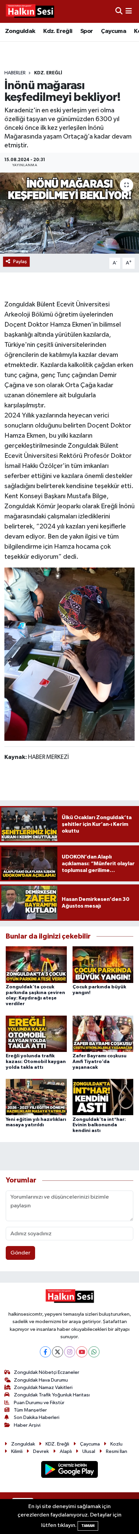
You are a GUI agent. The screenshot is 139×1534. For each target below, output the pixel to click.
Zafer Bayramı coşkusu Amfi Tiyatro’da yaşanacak (100, 1062)
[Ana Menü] (129, 11)
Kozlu (116, 1444)
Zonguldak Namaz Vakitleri (43, 1387)
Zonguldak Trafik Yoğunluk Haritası (52, 1394)
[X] (57, 1351)
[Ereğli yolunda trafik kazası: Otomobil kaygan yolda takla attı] (36, 1033)
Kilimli (17, 1451)
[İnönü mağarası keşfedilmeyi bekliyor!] (69, 213)
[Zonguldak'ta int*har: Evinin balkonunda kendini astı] (103, 1097)
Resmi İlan (116, 1451)
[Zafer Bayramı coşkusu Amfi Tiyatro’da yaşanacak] (103, 1033)
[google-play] (70, 1471)
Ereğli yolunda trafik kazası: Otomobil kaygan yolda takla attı (36, 1062)
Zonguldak (20, 31)
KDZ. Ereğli (48, 73)
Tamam (87, 1526)
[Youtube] (81, 1351)
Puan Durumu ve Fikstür (39, 1402)
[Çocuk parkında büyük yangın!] (103, 964)
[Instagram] (69, 1351)
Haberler (15, 73)
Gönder (20, 1253)
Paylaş (20, 261)
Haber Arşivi (27, 1425)
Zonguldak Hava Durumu (41, 1380)
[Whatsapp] (94, 1351)
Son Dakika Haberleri (36, 1417)
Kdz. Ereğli (57, 31)
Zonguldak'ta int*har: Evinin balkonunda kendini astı (99, 1125)
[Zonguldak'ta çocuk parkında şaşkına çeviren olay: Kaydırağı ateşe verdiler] (36, 964)
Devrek (41, 1451)
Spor (86, 31)
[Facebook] (45, 1351)
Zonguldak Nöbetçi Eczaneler (46, 1372)
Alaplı (66, 1451)
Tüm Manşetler (30, 1410)
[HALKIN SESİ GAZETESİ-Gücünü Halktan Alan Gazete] (29, 11)
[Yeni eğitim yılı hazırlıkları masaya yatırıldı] (36, 1097)
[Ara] (118, 11)
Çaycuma (113, 31)
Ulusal (88, 1451)
